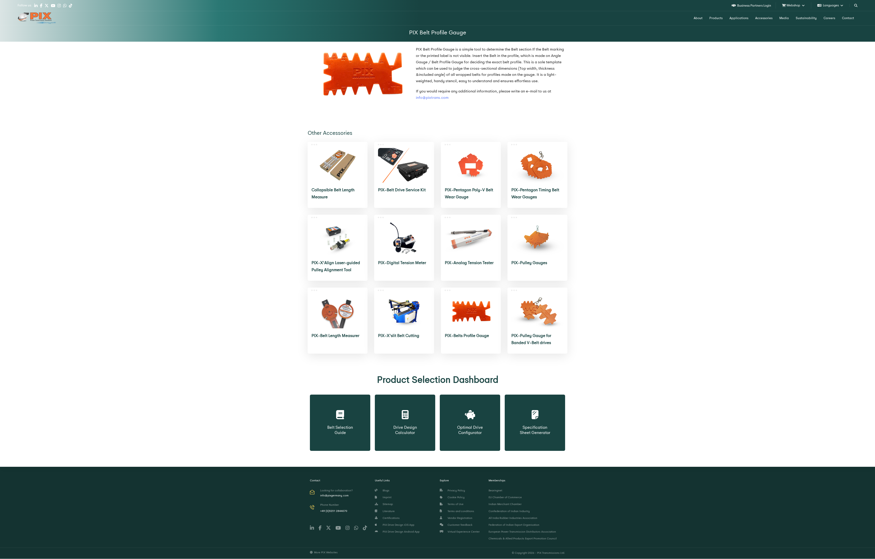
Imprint (386, 497)
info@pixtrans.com (432, 97)
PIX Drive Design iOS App (397, 525)
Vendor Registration (459, 518)
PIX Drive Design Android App (400, 531)
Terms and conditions (460, 511)
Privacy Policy (455, 490)
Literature (388, 511)
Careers (829, 18)
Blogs (385, 490)
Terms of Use (454, 504)
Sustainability (806, 18)
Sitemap (387, 504)
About (698, 18)
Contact (848, 18)
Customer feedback (459, 525)
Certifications (390, 518)
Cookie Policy (455, 497)
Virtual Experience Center (463, 531)
